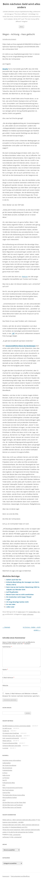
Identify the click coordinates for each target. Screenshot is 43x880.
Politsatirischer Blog (9, 783)
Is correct (5, 748)
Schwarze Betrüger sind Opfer (12, 745)
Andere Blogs (33, 612)
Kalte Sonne (6, 775)
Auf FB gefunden (12, 592)
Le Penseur (6, 778)
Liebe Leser (10, 607)
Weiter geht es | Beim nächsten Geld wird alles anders (19, 820)
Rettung (25, 277)
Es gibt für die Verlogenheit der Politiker (21, 832)
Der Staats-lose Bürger (9, 765)
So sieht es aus (7, 728)
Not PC (5, 780)
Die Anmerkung (7, 768)
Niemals (6, 627)
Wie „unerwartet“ (15, 834)
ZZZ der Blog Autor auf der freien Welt (14, 802)
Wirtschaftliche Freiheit (10, 797)
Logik (8, 599)
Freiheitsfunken (7, 770)
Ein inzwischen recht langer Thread (18, 597)
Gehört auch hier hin (13, 580)
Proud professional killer (10, 743)
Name (5, 669)
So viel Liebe (10, 604)
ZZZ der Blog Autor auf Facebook (13, 805)
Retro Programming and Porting (12, 788)
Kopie (24, 614)
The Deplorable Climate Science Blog (14, 795)
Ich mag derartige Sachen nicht (17, 602)
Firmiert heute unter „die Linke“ (12, 736)
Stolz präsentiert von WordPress (20, 876)
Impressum (6, 876)
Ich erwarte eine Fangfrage (11, 733)
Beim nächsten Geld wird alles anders (21, 5)
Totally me (6, 731)
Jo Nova (5, 773)
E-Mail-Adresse (8, 677)
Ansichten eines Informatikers (12, 760)
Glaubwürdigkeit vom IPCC (19, 827)
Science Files (6, 792)
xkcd (4, 800)
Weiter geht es (7, 741)
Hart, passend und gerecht (11, 738)
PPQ (4, 785)
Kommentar (7, 647)
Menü (21, 26)
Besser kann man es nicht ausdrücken (20, 594)
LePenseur (30, 614)
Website (5, 685)
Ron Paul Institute (8, 790)
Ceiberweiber (7, 763)
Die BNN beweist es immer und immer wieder (17, 726)
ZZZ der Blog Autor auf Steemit (12, 807)
